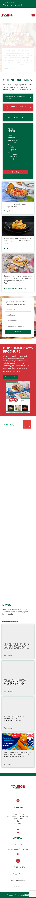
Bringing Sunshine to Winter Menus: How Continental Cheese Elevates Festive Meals (15, 682)
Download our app (15, 117)
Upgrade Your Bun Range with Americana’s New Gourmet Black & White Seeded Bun (17, 646)
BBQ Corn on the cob (15, 580)
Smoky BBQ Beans (13, 477)
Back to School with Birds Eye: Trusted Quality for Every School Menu (17, 755)
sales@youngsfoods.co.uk (18, 849)
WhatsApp (18, 886)
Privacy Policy (18, 874)
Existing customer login (15, 97)
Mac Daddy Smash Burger (17, 546)
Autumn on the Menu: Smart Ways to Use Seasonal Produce (15, 718)
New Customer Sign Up (15, 107)
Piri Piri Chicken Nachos (16, 511)
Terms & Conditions (18, 880)
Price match (11, 130)
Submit (18, 332)
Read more (8, 486)
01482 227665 (18, 844)
